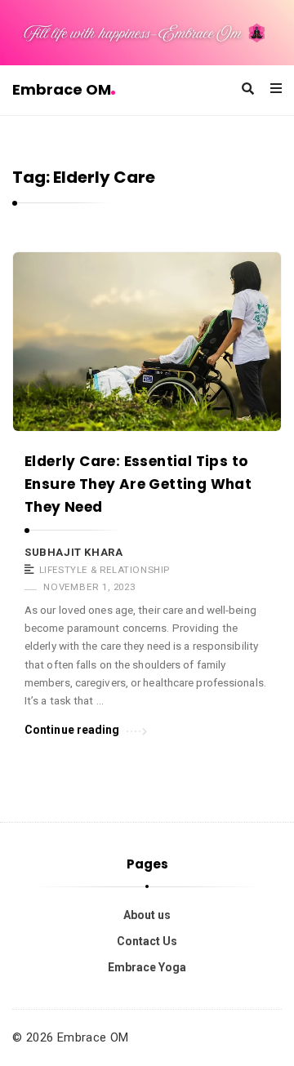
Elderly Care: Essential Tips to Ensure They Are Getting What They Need (138, 484)
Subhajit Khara (73, 552)
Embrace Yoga (147, 967)
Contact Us (147, 941)
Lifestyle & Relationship (104, 569)
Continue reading (72, 729)
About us (147, 915)
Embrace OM (61, 89)
